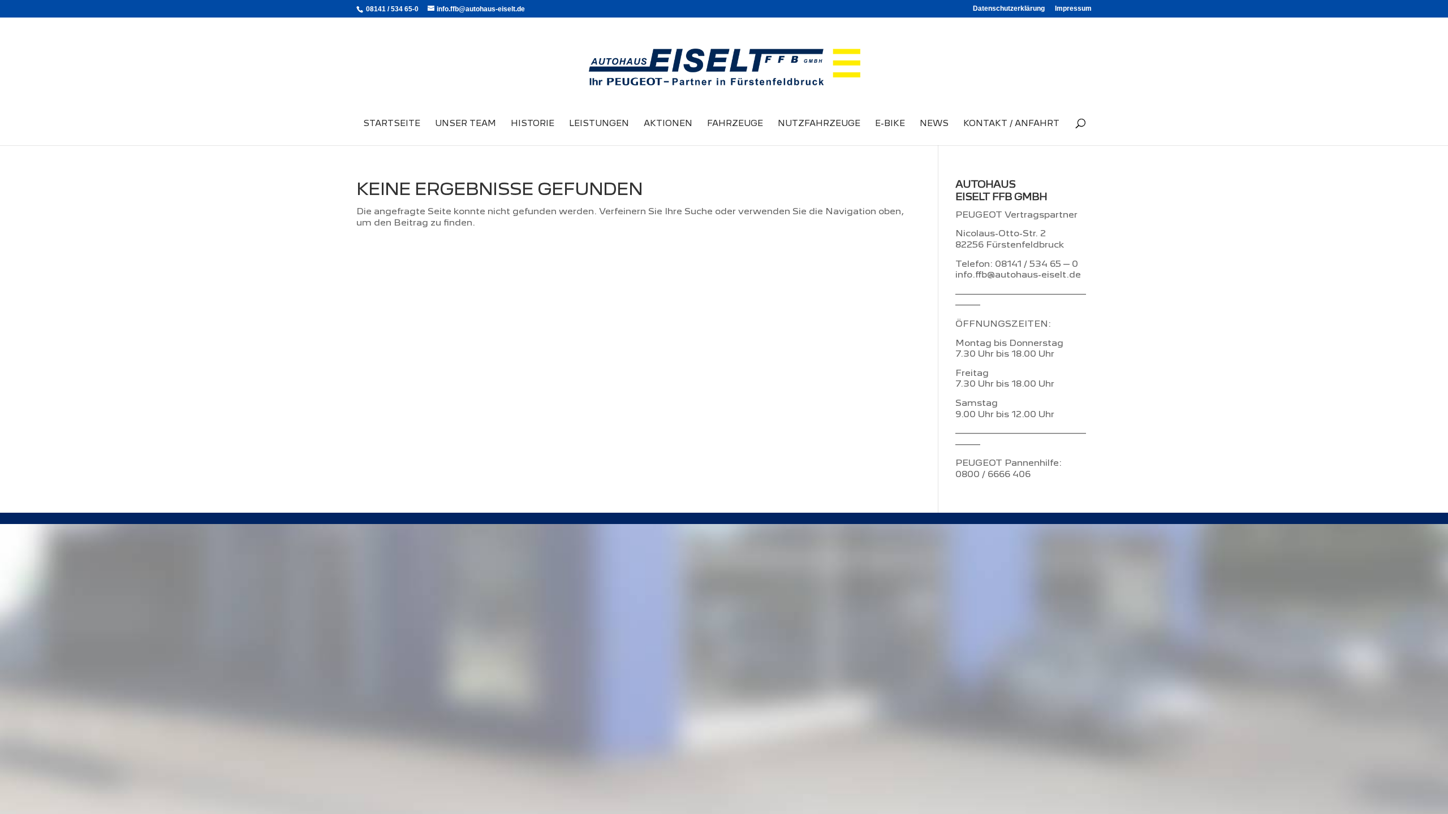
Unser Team (465, 123)
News (934, 123)
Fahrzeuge (735, 123)
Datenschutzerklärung (1009, 8)
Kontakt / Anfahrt (1011, 123)
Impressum (1073, 8)
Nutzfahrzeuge (819, 123)
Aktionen (668, 123)
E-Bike (890, 123)
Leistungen (599, 123)
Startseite (391, 123)
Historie (532, 123)
